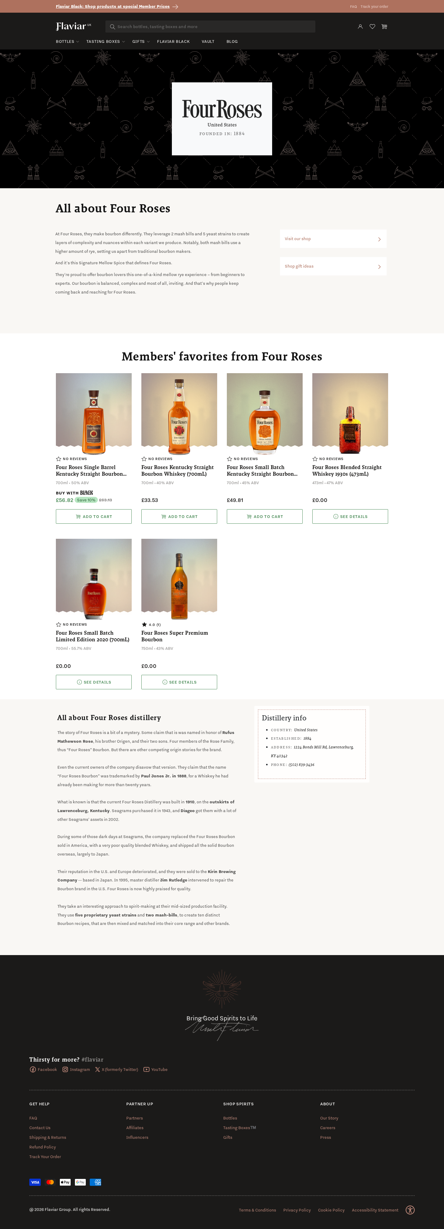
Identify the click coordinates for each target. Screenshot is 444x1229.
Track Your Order (45, 1156)
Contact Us (39, 1127)
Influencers (137, 1137)
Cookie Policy (331, 1210)
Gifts (138, 41)
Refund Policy (42, 1147)
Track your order (374, 6)
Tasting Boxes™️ (239, 1127)
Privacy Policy (297, 1210)
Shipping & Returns (47, 1137)
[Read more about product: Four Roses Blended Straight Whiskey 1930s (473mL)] (350, 516)
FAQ (353, 6)
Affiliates (134, 1127)
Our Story (329, 1118)
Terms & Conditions (257, 1210)
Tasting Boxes (103, 41)
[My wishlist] (372, 26)
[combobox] (210, 27)
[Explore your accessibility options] (410, 1210)
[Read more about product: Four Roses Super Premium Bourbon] (179, 682)
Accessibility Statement (375, 1210)
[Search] (112, 27)
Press (325, 1137)
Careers (327, 1127)
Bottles (65, 41)
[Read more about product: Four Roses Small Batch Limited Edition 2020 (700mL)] (93, 682)
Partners (134, 1118)
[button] (384, 26)
